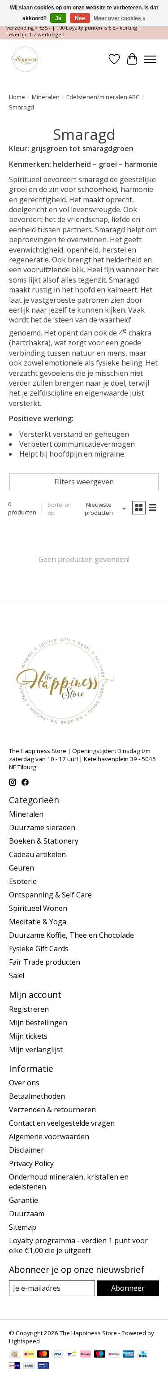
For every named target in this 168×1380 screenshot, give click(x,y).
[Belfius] (114, 1354)
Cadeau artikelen (37, 854)
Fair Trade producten (44, 962)
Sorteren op (59, 509)
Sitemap (22, 1227)
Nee (80, 18)
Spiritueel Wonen (38, 908)
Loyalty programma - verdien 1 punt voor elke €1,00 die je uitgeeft (78, 1245)
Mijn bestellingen (38, 1022)
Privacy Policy (31, 1163)
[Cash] (14, 1354)
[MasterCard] (43, 1354)
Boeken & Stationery (43, 841)
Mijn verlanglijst (36, 1049)
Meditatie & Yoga (37, 922)
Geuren (21, 868)
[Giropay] (14, 1366)
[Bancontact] (72, 1354)
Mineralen (46, 97)
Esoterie (23, 881)
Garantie (23, 1200)
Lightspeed (24, 1341)
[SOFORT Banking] (85, 1354)
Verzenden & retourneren (52, 1109)
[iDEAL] (28, 1354)
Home (17, 97)
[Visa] (57, 1354)
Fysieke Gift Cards (39, 948)
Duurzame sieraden (42, 827)
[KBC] (142, 1354)
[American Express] (128, 1354)
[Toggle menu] (150, 59)
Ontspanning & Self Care (50, 895)
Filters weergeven (84, 482)
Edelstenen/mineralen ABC (103, 97)
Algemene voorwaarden (49, 1136)
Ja (58, 18)
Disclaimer (26, 1150)
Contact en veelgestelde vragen (62, 1123)
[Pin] (43, 1366)
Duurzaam (26, 1214)
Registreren (29, 1009)
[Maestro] (100, 1354)
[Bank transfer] (29, 1366)
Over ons (24, 1083)
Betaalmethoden (37, 1096)
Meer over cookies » (120, 18)
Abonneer (128, 1288)
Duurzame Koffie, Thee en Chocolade (71, 935)
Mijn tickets (28, 1036)
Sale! (16, 975)
